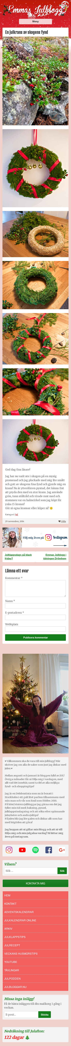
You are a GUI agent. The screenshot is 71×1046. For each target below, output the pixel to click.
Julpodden (12, 978)
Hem (7, 895)
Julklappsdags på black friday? (18, 556)
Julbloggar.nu (15, 987)
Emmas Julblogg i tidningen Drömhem (54, 556)
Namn (10, 601)
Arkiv (8, 928)
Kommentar (14, 578)
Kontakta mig (35, 883)
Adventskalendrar (19, 912)
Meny (35, 21)
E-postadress (14, 612)
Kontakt (10, 904)
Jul (16, 514)
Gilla (63, 521)
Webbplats (11, 624)
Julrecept (12, 945)
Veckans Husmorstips (21, 953)
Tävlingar (11, 970)
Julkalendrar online (20, 920)
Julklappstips (15, 937)
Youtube (10, 962)
